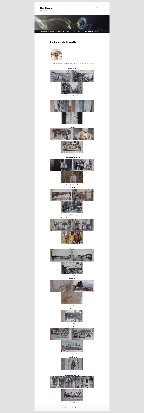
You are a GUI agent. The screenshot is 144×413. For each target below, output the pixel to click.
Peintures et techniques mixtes (47, 31)
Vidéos (67, 31)
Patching (79, 31)
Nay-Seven (46, 7)
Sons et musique (60, 31)
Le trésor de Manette (88, 31)
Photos (73, 31)
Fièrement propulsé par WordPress (72, 407)
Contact (96, 31)
